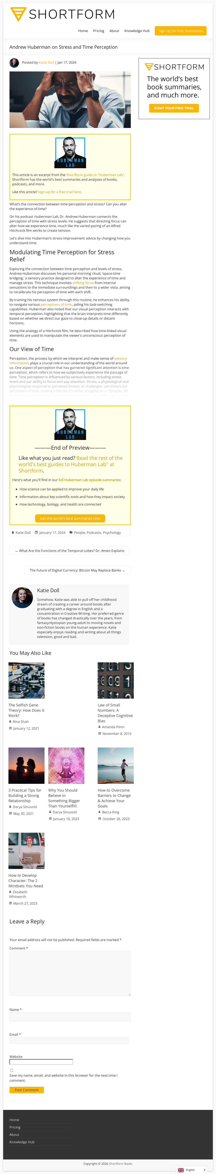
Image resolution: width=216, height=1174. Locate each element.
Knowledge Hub (137, 30)
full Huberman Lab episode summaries (89, 479)
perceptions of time (56, 304)
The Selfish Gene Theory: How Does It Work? (26, 710)
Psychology (112, 532)
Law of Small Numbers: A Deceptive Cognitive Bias (115, 712)
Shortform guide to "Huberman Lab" (95, 174)
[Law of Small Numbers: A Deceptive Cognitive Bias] (116, 664)
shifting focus (83, 282)
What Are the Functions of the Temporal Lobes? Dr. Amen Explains (69, 550)
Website (15, 1056)
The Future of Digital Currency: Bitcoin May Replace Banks (77, 570)
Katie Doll (46, 62)
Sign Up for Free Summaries (180, 30)
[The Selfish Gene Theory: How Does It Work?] (26, 664)
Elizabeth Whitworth (18, 894)
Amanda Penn (113, 727)
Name (15, 1009)
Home (83, 30)
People (79, 532)
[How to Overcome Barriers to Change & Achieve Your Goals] (116, 749)
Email (15, 1034)
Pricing (98, 30)
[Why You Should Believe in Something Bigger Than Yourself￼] (66, 749)
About (114, 30)
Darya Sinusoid (25, 806)
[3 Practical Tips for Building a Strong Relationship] (26, 749)
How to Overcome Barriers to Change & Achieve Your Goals (114, 798)
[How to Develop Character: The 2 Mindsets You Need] (26, 834)
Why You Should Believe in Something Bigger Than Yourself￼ (64, 798)
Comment (18, 948)
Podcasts (94, 532)
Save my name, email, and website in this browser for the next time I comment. (63, 1078)
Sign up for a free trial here (59, 192)
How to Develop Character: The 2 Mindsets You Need (25, 880)
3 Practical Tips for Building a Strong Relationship (24, 795)
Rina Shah (21, 721)
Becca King (110, 812)
